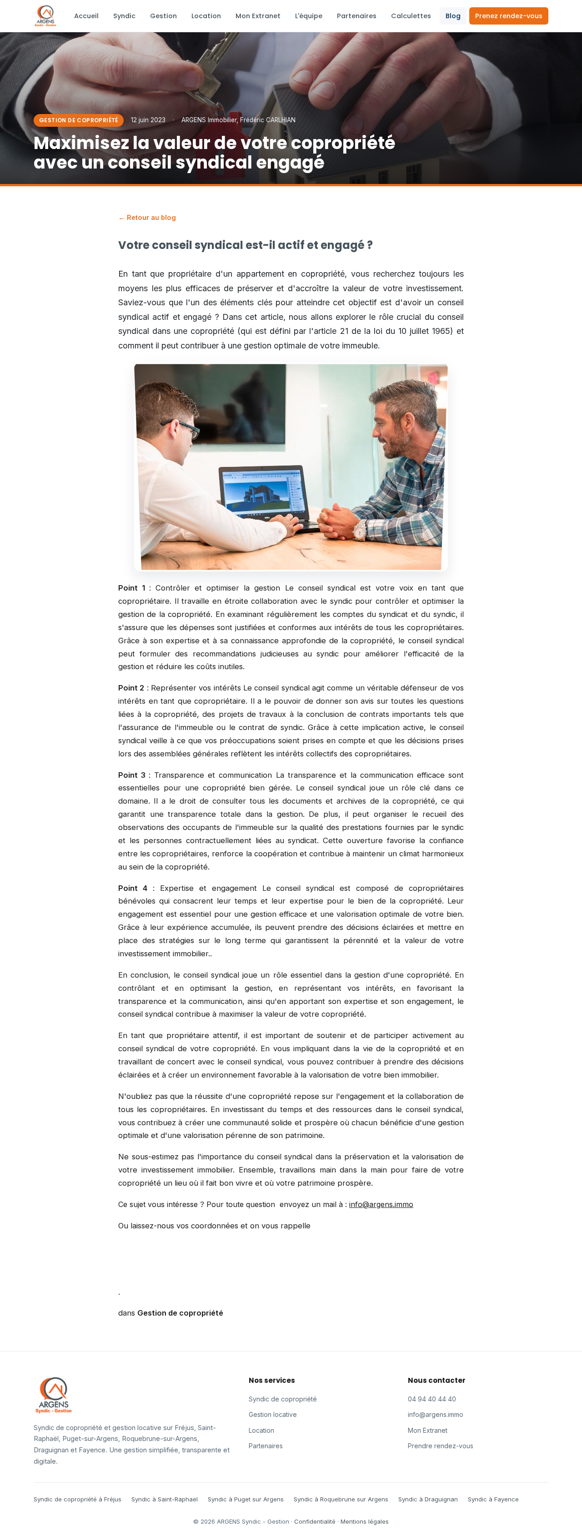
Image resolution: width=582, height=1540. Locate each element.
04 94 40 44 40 (432, 1399)
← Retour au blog (147, 217)
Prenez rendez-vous (508, 15)
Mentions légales (365, 1521)
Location (206, 15)
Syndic (124, 15)
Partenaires (356, 15)
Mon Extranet (258, 15)
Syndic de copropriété (283, 1399)
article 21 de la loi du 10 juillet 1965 (382, 331)
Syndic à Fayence (493, 1499)
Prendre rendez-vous (440, 1446)
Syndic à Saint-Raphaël (164, 1499)
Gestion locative (273, 1414)
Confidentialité (315, 1521)
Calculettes (411, 15)
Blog (453, 15)
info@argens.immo (435, 1414)
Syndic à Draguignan (428, 1499)
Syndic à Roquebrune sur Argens (341, 1499)
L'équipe (308, 15)
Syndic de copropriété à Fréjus (77, 1499)
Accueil (86, 15)
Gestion (163, 15)
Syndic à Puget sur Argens (246, 1499)
